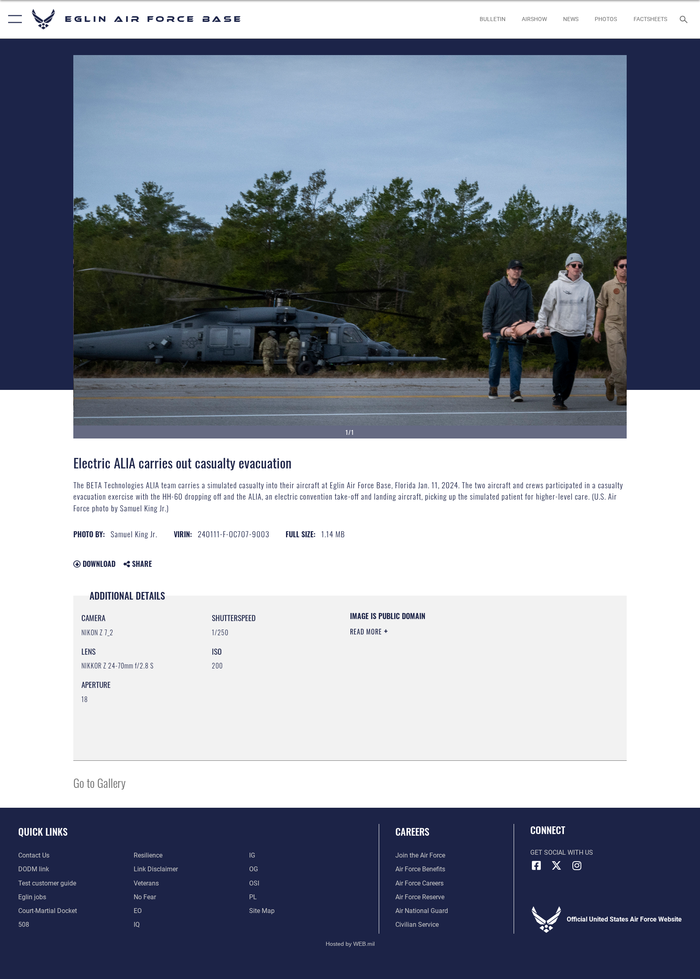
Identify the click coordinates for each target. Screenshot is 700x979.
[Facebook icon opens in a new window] (536, 866)
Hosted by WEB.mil (350, 944)
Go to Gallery (99, 782)
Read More (367, 631)
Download (98, 563)
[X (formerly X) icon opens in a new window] (557, 866)
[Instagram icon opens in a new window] (577, 866)
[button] (13, 19)
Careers (412, 831)
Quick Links (43, 831)
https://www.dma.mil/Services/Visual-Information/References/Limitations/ (445, 683)
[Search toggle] (684, 19)
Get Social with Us (561, 852)
